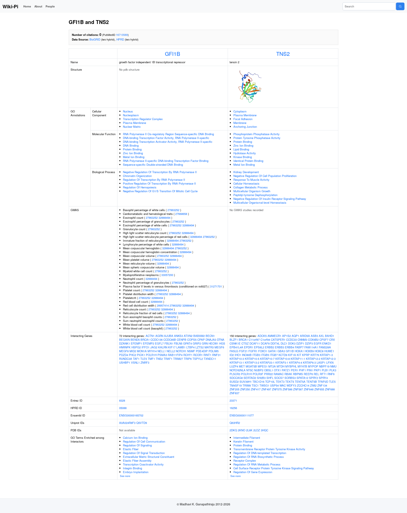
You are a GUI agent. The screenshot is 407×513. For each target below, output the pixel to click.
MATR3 (209, 347)
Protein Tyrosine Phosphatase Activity (256, 138)
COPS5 (192, 340)
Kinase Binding (242, 157)
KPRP (306, 355)
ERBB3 (279, 347)
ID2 (232, 355)
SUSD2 (234, 382)
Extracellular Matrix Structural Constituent (148, 457)
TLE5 (143, 359)
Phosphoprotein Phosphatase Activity (256, 134)
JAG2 (153, 347)
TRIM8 (247, 385)
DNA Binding (131, 145)
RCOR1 (198, 355)
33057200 (167, 275)
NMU (333, 366)
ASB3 (314, 336)
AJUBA (168, 336)
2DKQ (233, 430)
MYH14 (152, 351)
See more (125, 476)
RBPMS (298, 374)
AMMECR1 (274, 336)
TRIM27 (178, 359)
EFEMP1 (136, 343)
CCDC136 (157, 340)
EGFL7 (159, 343)
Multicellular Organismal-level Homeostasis (259, 202)
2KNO (241, 430)
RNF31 (216, 355)
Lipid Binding (241, 149)
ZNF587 (298, 389)
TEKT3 (280, 382)
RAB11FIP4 (175, 355)
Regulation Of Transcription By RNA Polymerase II (154, 180)
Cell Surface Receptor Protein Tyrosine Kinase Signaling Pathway (273, 468)
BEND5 (135, 340)
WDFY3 (291, 385)
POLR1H (151, 355)
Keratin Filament (243, 441)
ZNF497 (266, 389)
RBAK (288, 374)
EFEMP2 (148, 343)
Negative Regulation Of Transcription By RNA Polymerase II (160, 172)
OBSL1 (268, 370)
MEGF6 (219, 347)
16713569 (122, 34)
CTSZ (245, 343)
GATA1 (272, 351)
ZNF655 (319, 389)
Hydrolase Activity (244, 153)
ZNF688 (330, 389)
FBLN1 (168, 343)
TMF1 (151, 359)
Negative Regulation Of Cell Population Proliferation (265, 176)
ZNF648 (309, 389)
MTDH (280, 366)
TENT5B (311, 382)
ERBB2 (269, 347)
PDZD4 (123, 355)
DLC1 (284, 343)
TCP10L (270, 382)
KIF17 (172, 347)
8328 (122, 400)
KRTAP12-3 (328, 359)
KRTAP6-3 (309, 362)
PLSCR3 (235, 374)
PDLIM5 (214, 351)
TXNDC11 (210, 359)
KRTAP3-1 (281, 362)
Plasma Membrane (134, 123)
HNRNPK (125, 347)
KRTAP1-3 (326, 355)
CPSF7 (323, 340)
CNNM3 (302, 340)
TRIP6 (188, 359)
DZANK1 (124, 343)
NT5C (249, 370)
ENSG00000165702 (131, 415)
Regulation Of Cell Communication (144, 441)
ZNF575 (277, 389)
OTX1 (277, 370)
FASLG (234, 351)
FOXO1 (262, 351)
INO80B (247, 355)
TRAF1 (168, 359)
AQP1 (295, 336)
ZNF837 (234, 393)
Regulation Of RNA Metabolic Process (256, 464)
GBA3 (281, 351)
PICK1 (141, 355)
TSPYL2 (197, 359)
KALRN (162, 347)
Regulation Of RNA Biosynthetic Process (258, 457)
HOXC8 (319, 351)
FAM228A (325, 347)
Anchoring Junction (245, 127)
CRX (332, 340)
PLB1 (325, 370)
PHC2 (132, 355)
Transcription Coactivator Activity (143, 464)
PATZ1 (286, 370)
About (38, 6)
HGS (222, 343)
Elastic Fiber (130, 449)
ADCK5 (262, 336)
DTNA (220, 340)
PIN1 (310, 370)
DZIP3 (309, 343)
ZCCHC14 (303, 385)
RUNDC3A (125, 359)
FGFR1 (252, 351)
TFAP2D (323, 382)
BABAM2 (199, 336)
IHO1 (238, 355)
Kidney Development (246, 172)
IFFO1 (145, 347)
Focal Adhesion (242, 119)
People (50, 6)
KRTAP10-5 (252, 359)
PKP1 (317, 370)
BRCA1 (145, 340)
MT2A (272, 366)
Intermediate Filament (246, 438)
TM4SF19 (236, 385)
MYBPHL (291, 366)
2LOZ (256, 430)
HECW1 (213, 343)
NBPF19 (324, 366)
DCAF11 (254, 343)
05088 (123, 408)
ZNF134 (322, 385)
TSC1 (255, 385)
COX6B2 (313, 340)
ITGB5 (265, 355)
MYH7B (302, 366)
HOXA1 (299, 351)
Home (27, 6)
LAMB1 (180, 347)
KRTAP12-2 (313, 359)
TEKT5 (289, 382)
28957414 (163, 305)
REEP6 (308, 374)
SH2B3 (261, 378)
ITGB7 (274, 355)
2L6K (249, 430)
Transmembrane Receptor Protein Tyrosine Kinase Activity (269, 449)
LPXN (329, 362)
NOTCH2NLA (237, 370)
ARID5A (305, 336)
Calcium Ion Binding (135, 438)
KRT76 (315, 355)
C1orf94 (265, 340)
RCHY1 (187, 355)
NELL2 (171, 351)
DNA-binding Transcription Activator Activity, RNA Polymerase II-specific (167, 142)
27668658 (181, 214)
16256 (233, 408)
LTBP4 (190, 347)
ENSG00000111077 (242, 415)
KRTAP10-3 (237, 359)
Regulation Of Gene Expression (252, 472)
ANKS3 (178, 336)
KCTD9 (283, 355)
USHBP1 (124, 362)
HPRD (120, 39)
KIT (299, 355)
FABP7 (299, 347)
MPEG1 (263, 366)
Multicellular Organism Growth (251, 191)
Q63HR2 (235, 423)
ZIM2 (313, 385)
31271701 (216, 286)
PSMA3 (162, 355)
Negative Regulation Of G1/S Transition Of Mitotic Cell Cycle (160, 191)
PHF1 (302, 370)
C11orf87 (254, 340)
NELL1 (162, 351)
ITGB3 (256, 355)
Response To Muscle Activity (251, 180)
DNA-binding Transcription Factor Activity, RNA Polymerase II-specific (166, 138)
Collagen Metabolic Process (250, 187)
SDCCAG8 (236, 378)
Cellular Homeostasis (246, 183)
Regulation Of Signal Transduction (144, 453)
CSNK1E (235, 343)
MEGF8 (124, 351)
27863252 (173, 210)
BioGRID (94, 39)
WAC (283, 385)
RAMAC (279, 374)
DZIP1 (300, 343)
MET (242, 366)
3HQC (264, 430)
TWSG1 (264, 385)
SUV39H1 (246, 382)
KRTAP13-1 (237, 362)
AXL (321, 336)
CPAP (201, 340)
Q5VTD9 (141, 423)
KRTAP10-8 (282, 359)
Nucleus (128, 111)
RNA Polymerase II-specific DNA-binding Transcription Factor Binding (165, 161)
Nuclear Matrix (132, 127)
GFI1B (172, 53)
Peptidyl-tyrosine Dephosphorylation (255, 195)
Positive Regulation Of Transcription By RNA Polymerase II (159, 183)
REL (316, 374)
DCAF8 (265, 343)
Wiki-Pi (10, 6)
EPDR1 (248, 347)
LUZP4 (234, 366)
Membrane (239, 123)
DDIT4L (275, 343)
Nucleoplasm (131, 115)
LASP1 (321, 362)
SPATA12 (302, 378)
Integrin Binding (132, 468)
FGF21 (243, 351)
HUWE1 (329, 351)
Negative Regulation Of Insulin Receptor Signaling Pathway (269, 199)
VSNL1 (135, 362)
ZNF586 (287, 389)
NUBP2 (258, 370)
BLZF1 (234, 340)
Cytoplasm (240, 111)
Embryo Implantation (135, 472)
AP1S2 (286, 336)
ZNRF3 (145, 362)
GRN (205, 343)
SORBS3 (290, 378)
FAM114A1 (311, 347)
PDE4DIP (202, 351)
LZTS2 (199, 347)
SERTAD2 (250, 378)
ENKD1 (326, 343)
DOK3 (291, 343)
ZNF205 (234, 389)
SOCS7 (279, 378)
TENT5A (300, 382)
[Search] (400, 6)
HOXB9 (309, 351)
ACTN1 (150, 336)
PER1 (294, 370)
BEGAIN (124, 340)
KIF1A (292, 355)
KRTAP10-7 (267, 359)
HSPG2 (136, 347)
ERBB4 (289, 347)
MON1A (142, 351)
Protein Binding (132, 149)
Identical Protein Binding (248, 161)
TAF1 (136, 359)
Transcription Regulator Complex (143, 119)
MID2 (133, 351)
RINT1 (207, 355)
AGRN (159, 336)
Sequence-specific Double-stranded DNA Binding (153, 165)
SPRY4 (323, 378)
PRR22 (268, 374)
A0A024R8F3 (127, 423)
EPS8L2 (259, 347)
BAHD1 (329, 336)
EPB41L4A (236, 347)
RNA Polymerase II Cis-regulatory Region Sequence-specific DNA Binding (168, 134)
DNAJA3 (211, 340)
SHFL (269, 378)
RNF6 (331, 374)
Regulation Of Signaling (137, 445)
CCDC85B (169, 340)
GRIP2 (197, 343)
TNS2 (283, 53)
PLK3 (332, 370)
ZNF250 (245, 389)
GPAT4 (187, 343)
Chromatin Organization (137, 176)
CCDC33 (291, 340)
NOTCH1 (181, 351)
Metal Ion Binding (133, 157)
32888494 (164, 218)
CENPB (181, 340)
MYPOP (313, 366)
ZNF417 (256, 389)
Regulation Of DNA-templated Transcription (259, 453)
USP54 (274, 385)
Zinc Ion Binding (133, 153)
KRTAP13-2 (252, 362)
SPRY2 (313, 378)
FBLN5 (178, 343)
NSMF (191, 351)
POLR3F (258, 374)
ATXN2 (188, 336)
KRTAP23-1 (267, 362)
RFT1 (323, 374)
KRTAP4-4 (295, 362)
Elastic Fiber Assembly (137, 460)
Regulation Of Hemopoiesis (139, 187)
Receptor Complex (244, 460)
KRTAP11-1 (298, 359)
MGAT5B (251, 366)
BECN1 (210, 336)
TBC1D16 (258, 382)
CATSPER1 (278, 340)
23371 (233, 400)
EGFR (317, 343)
